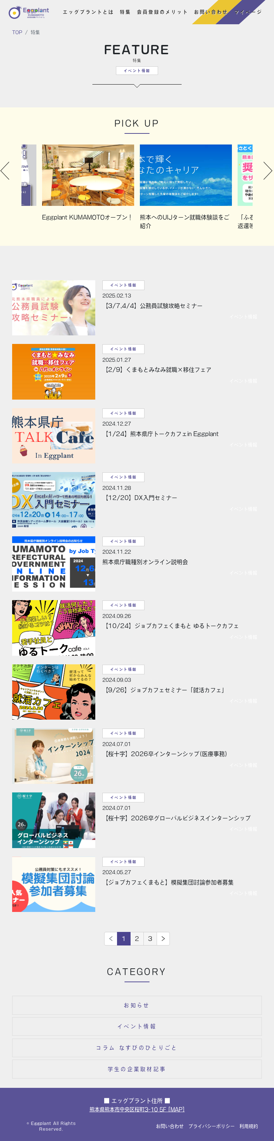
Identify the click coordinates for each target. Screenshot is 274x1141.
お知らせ (137, 1005)
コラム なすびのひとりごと (137, 1047)
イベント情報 (137, 1026)
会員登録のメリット (162, 12)
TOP (17, 32)
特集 (125, 12)
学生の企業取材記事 (137, 1069)
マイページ (248, 12)
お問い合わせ (211, 12)
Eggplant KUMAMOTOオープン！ (87, 217)
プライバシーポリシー (211, 1126)
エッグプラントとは (88, 12)
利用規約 (248, 1126)
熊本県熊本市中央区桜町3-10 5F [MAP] (137, 1109)
